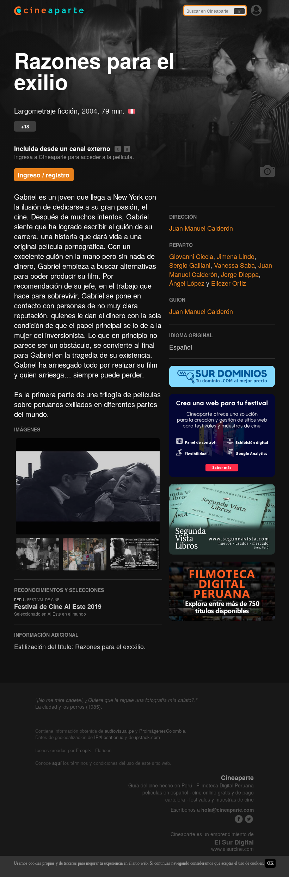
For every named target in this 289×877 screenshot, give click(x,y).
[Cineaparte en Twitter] (249, 819)
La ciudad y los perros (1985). (68, 706)
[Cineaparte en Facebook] (238, 819)
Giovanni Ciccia (191, 256)
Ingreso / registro (43, 175)
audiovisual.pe (119, 730)
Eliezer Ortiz (228, 283)
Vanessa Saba (234, 265)
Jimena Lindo (235, 256)
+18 (25, 126)
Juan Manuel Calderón (201, 227)
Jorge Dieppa (240, 274)
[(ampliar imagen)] (88, 486)
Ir (239, 11)
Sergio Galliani (189, 265)
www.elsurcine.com (232, 849)
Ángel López (186, 283)
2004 (89, 110)
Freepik (83, 750)
